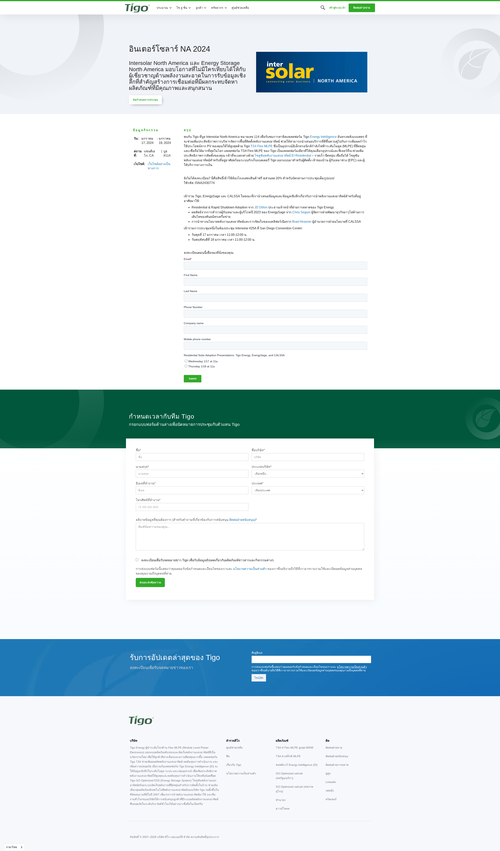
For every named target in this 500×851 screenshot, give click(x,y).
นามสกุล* (142, 466)
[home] (137, 8)
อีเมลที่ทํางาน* (145, 483)
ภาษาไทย (11, 847)
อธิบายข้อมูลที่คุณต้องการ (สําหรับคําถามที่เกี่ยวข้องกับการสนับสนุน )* (196, 519)
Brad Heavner (302, 221)
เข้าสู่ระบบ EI (337, 7)
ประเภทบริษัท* (261, 466)
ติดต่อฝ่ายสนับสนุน (242, 519)
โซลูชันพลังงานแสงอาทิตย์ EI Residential (282, 155)
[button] (164, 7)
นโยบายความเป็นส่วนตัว (250, 568)
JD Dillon (260, 207)
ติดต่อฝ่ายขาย (361, 7)
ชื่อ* (138, 450)
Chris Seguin (301, 212)
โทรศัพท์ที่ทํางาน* (148, 500)
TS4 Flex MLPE (262, 146)
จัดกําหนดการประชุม (145, 99)
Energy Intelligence (323, 136)
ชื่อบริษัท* (258, 450)
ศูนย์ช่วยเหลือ (240, 7)
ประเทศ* (257, 483)
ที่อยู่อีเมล (257, 652)
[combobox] (14, 847)
